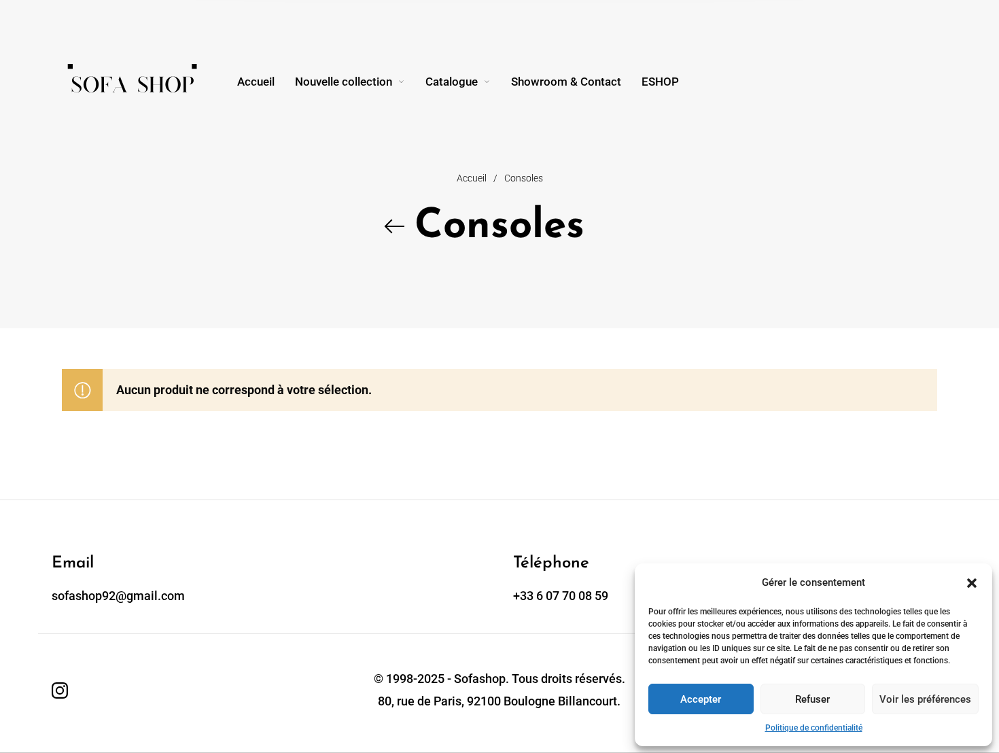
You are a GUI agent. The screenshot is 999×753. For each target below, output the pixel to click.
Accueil (472, 178)
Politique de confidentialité (813, 728)
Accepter (700, 699)
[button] (972, 583)
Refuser (812, 699)
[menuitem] (266, 81)
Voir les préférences (925, 699)
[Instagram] (60, 690)
